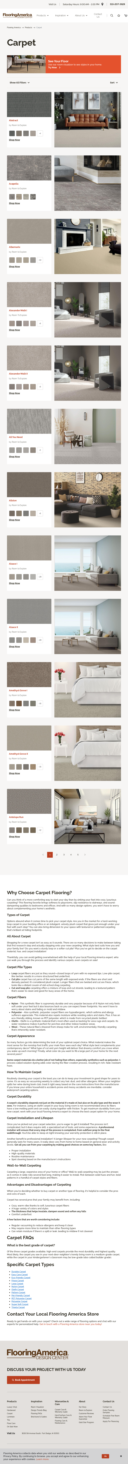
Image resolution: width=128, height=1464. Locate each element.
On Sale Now (12, 1427)
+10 (40, 260)
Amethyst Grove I (18, 690)
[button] (111, 15)
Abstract (13, 120)
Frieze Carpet (18, 1280)
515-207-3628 (117, 4)
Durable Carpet (19, 1271)
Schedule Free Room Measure (111, 1417)
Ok (105, 1456)
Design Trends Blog (39, 1410)
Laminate (10, 1417)
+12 (40, 830)
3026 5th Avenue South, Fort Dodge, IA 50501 (40, 1433)
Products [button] (41, 15)
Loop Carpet (17, 1283)
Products (28, 28)
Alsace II (13, 627)
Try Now (52, 67)
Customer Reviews (86, 1413)
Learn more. (42, 1459)
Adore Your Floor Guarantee (85, 1418)
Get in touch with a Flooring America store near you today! (71, 1324)
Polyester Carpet (19, 1301)
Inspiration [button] (60, 15)
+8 (40, 323)
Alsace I (13, 563)
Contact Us (98, 15)
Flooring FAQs (36, 1413)
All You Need (16, 437)
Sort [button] (112, 82)
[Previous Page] (43, 855)
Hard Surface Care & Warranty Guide (63, 1416)
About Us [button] (80, 15)
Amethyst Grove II (18, 754)
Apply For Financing (111, 1421)
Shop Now (14, 140)
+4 (40, 133)
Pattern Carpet (18, 1292)
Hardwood (11, 1410)
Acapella (13, 183)
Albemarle (14, 247)
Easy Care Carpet (20, 1274)
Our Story (82, 1407)
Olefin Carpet (18, 1289)
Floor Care (11, 1423)
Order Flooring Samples (108, 1411)
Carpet (9, 1413)
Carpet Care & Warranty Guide (61, 1411)
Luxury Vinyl (12, 1407)
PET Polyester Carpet (22, 1298)
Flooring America (14, 28)
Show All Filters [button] (18, 82)
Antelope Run (16, 817)
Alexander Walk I (18, 310)
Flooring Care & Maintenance (61, 1422)
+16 (40, 703)
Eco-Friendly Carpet (21, 1277)
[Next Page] (85, 855)
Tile (8, 1420)
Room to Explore (85, 1410)
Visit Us (52, 4)
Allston (13, 500)
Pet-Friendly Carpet (21, 1295)
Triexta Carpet (18, 1307)
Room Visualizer (37, 1407)
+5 (40, 450)
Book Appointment (25, 1380)
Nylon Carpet (18, 1286)
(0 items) (125, 15)
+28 (40, 577)
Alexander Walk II (18, 373)
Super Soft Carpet (20, 1304)
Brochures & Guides (39, 1417)
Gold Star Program (86, 1422)
